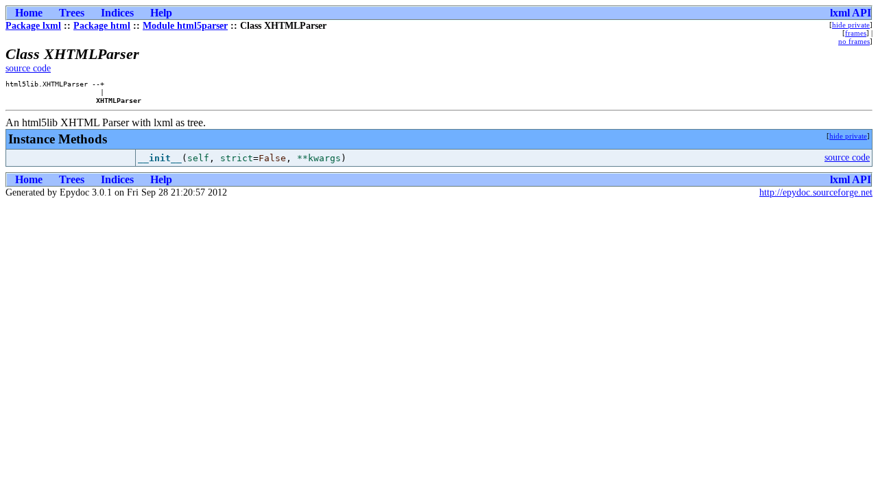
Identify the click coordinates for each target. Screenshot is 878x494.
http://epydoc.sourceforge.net (816, 192)
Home (29, 13)
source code (28, 68)
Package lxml (33, 26)
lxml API (850, 13)
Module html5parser (185, 26)
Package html (101, 26)
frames (855, 33)
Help (161, 13)
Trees (71, 13)
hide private (851, 25)
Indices (117, 13)
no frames (854, 41)
